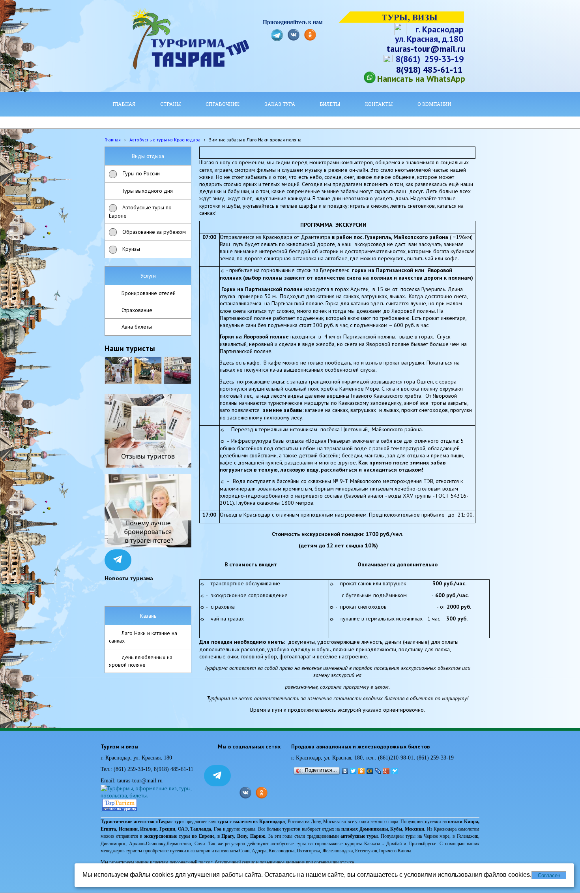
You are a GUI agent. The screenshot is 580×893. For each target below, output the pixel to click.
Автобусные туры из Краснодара (164, 140)
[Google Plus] (386, 771)
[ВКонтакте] (345, 771)
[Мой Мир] (370, 771)
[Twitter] (353, 771)
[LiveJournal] (378, 771)
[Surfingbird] (395, 771)
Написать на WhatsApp (421, 78)
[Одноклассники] (361, 771)
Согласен (549, 875)
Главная (113, 140)
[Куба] (148, 370)
